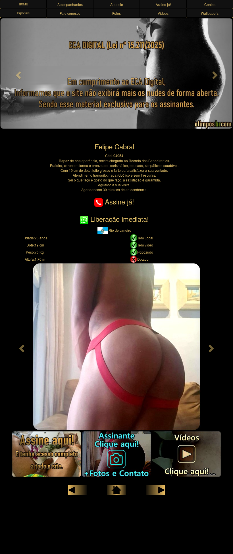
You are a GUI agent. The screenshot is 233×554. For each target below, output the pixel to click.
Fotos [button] (116, 13)
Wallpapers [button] (210, 13)
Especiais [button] (23, 13)
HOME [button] (23, 4)
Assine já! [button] (163, 4)
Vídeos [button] (163, 13)
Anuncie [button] (116, 4)
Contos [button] (209, 4)
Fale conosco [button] (70, 13)
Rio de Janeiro (119, 230)
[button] (17, 73)
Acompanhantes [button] (70, 4)
